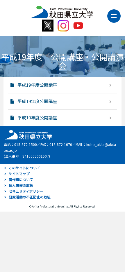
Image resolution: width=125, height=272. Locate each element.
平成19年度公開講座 (37, 85)
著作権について (21, 179)
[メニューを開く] (111, 16)
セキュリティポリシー (26, 191)
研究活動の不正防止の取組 (30, 196)
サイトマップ (19, 173)
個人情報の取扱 (21, 185)
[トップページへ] (28, 134)
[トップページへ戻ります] (62, 10)
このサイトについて (24, 167)
